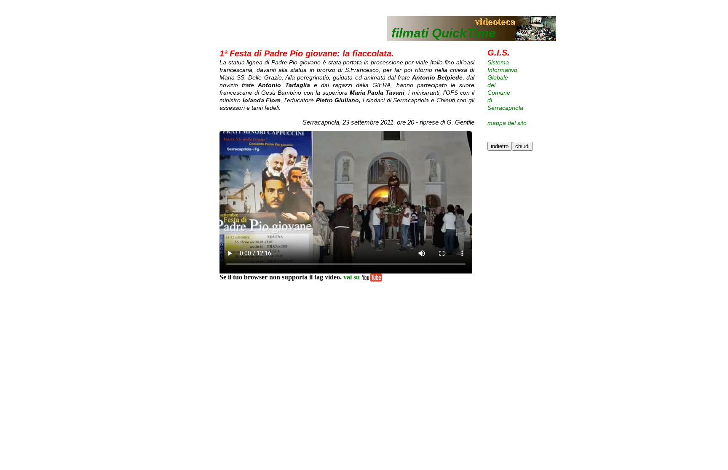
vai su (351, 277)
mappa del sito (507, 122)
